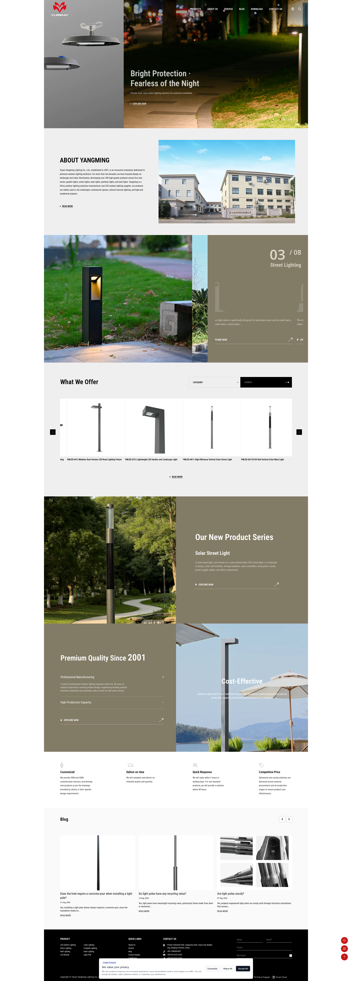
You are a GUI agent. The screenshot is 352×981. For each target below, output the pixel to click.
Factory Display (134, 955)
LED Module (64, 955)
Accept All (243, 969)
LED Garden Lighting (68, 945)
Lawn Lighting (89, 945)
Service (228, 9)
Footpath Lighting (90, 948)
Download (257, 9)
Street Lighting (65, 948)
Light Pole (87, 955)
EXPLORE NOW (228, 339)
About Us (212, 9)
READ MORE (65, 911)
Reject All (227, 969)
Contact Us (275, 9)
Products (195, 9)
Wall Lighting (65, 951)
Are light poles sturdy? (152, 893)
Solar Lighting (89, 951)
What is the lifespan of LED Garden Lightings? (244, 893)
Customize (212, 969)
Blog (242, 9)
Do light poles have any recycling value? (84, 893)
